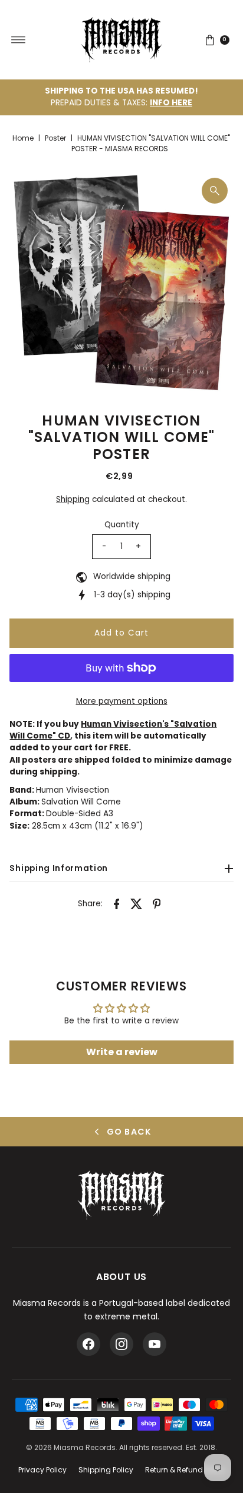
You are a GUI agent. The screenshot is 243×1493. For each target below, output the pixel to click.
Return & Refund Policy (185, 1470)
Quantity (121, 524)
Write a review (121, 1052)
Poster (55, 138)
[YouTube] (154, 1344)
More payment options (122, 701)
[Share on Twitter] (137, 904)
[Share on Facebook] (117, 904)
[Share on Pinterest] (157, 904)
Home (23, 138)
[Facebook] (88, 1344)
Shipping (73, 499)
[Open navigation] (18, 40)
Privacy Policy (42, 1470)
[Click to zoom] (215, 191)
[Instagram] (121, 1344)
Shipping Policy (105, 1470)
